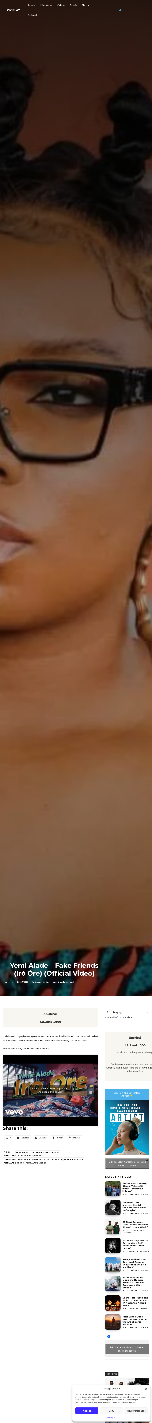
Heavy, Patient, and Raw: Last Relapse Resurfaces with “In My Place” (134, 1263)
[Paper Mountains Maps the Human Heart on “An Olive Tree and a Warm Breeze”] (113, 1283)
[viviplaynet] (13, 10)
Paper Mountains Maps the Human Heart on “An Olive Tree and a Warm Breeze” (133, 1282)
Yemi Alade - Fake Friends (44, 1152)
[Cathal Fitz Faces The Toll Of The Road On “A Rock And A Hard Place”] (113, 1303)
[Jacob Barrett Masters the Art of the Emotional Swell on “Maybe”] (113, 1207)
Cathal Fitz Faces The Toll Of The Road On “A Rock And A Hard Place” (135, 1301)
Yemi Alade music (74, 1159)
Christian (133, 1194)
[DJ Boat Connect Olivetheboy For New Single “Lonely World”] (113, 1226)
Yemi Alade (22, 1152)
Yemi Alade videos (36, 1163)
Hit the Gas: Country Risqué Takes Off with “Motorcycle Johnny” (134, 1187)
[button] (146, 1388)
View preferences (136, 1410)
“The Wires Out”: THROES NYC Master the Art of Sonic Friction (134, 1320)
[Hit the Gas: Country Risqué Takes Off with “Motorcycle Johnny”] (113, 1188)
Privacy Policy (113, 1417)
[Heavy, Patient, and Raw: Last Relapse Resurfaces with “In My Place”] (113, 1264)
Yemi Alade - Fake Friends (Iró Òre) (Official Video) (33, 1159)
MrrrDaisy (133, 1251)
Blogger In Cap (41, 982)
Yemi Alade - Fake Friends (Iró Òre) (23, 1156)
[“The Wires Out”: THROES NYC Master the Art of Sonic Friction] (113, 1322)
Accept (87, 1410)
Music (125, 1194)
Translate (127, 1017)
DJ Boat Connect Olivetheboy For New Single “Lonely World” (135, 1225)
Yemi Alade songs (14, 1163)
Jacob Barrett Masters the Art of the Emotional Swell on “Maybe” (134, 1206)
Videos (9, 982)
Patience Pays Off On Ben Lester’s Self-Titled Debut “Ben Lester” (135, 1244)
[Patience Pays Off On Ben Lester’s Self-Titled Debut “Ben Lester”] (113, 1245)
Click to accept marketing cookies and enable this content (50, 1090)
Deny (111, 1410)
